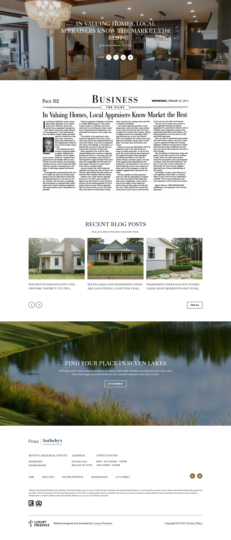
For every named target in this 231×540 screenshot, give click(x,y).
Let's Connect (123, 477)
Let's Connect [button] (115, 384)
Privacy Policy (194, 523)
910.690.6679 (35, 461)
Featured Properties (72, 477)
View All (194, 305)
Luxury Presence (103, 523)
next (39, 305)
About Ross (48, 477)
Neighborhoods (99, 477)
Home (31, 477)
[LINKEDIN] (192, 476)
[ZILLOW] (199, 476)
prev (32, 305)
